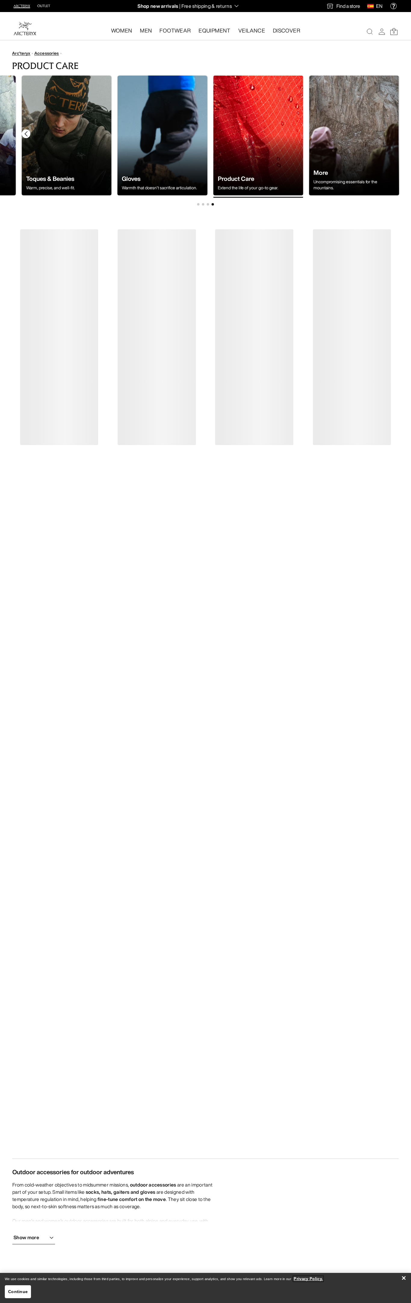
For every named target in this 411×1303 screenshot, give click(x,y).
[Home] (25, 28)
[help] (393, 6)
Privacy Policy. (308, 1279)
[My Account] (381, 31)
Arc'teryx (21, 53)
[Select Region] (371, 6)
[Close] (403, 1278)
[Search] (369, 31)
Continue (18, 1291)
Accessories (46, 53)
